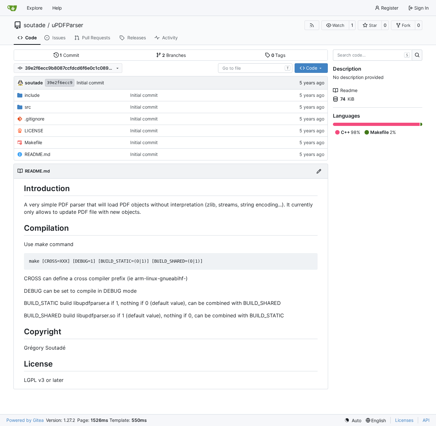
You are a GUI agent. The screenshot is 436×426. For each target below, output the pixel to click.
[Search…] (417, 55)
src (28, 107)
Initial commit (90, 82)
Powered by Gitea (25, 420)
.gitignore (34, 118)
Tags (278, 55)
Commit (69, 55)
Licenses (404, 420)
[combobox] (255, 68)
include (32, 95)
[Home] (12, 8)
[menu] (352, 420)
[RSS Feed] (311, 25)
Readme (348, 90)
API (426, 420)
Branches (174, 55)
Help (57, 8)
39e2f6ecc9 (59, 82)
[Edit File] (319, 171)
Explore (34, 8)
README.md (37, 154)
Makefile (33, 142)
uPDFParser (67, 25)
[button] (335, 25)
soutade (34, 25)
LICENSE (34, 130)
